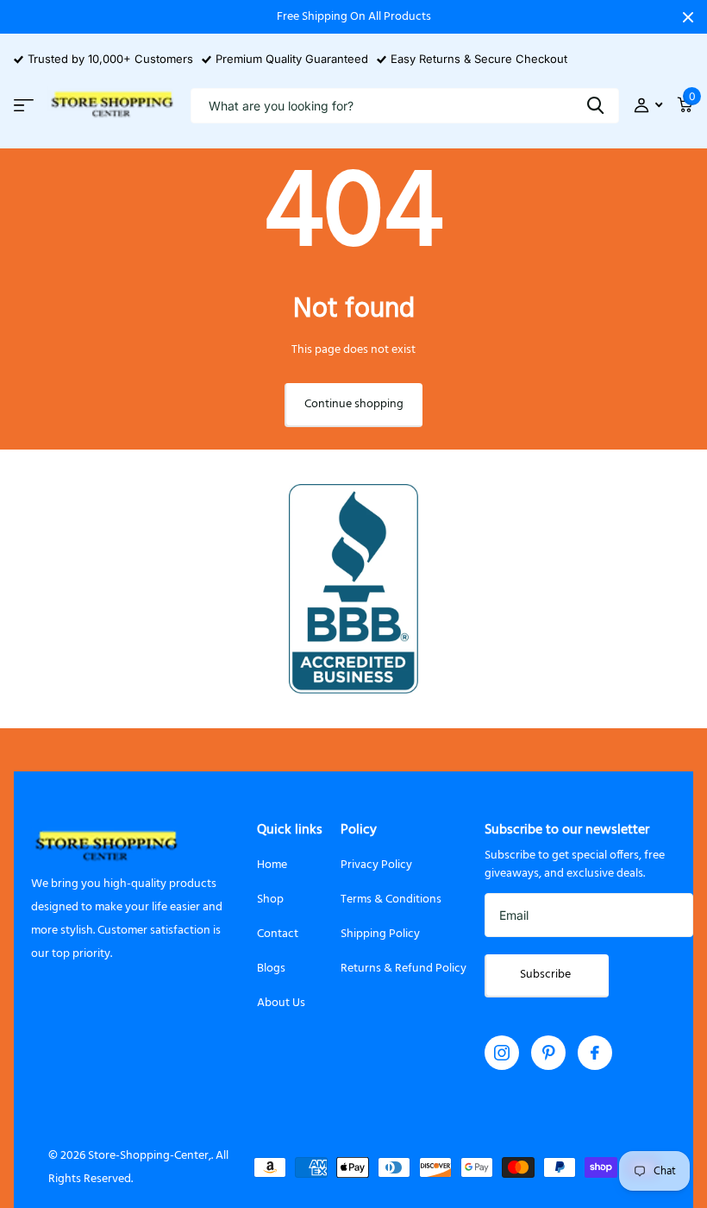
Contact (277, 934)
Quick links (289, 830)
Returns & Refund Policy (403, 968)
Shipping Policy (380, 934)
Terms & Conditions (391, 899)
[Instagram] (502, 1052)
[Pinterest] (548, 1052)
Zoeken (595, 105)
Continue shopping (354, 404)
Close (688, 17)
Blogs (271, 968)
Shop (270, 899)
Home (272, 865)
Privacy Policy (376, 865)
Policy (359, 830)
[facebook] (595, 1053)
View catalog (24, 105)
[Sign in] (648, 105)
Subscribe (546, 975)
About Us (281, 1003)
